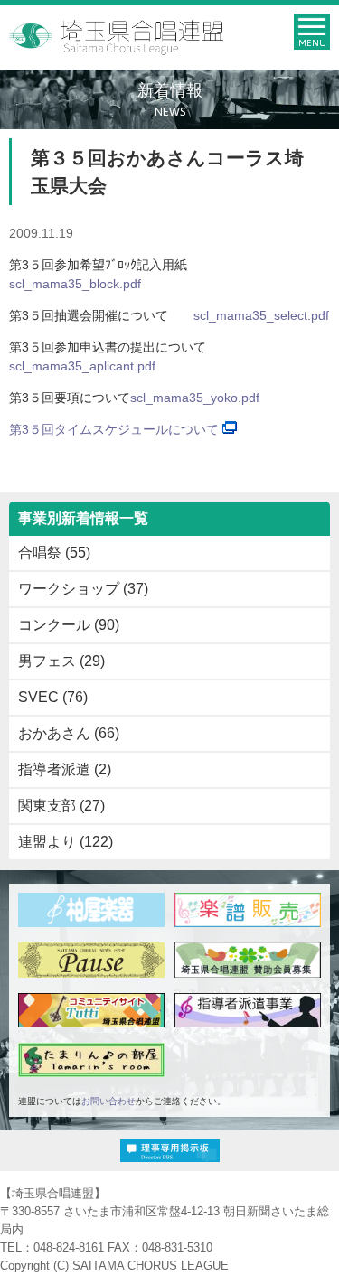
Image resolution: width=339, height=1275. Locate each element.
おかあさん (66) (68, 733)
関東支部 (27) (61, 805)
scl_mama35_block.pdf (75, 284)
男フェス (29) (61, 661)
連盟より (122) (65, 841)
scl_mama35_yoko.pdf (194, 397)
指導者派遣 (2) (64, 769)
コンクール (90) (68, 625)
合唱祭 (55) (54, 552)
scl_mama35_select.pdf (261, 315)
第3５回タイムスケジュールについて (114, 429)
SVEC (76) (53, 697)
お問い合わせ (108, 1101)
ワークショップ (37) (83, 588)
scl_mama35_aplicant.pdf (82, 366)
